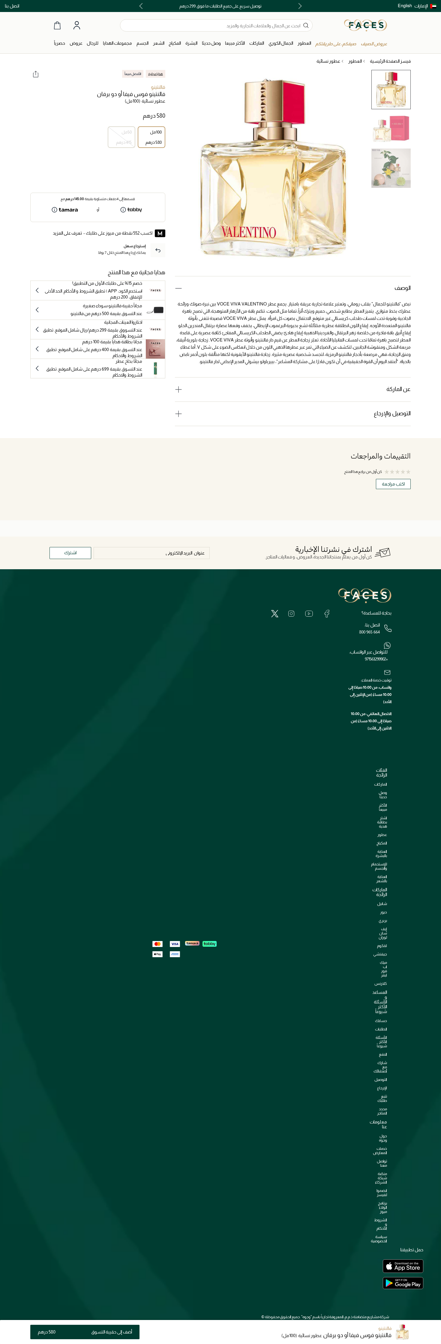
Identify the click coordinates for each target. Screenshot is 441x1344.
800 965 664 (369, 632)
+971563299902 (376, 659)
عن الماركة (398, 389)
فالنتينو (158, 87)
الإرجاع (382, 1088)
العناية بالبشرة (381, 853)
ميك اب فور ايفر (383, 968)
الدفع (383, 1054)
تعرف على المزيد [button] (67, 233)
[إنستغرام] (291, 613)
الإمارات (421, 5)
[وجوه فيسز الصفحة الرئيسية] (365, 25)
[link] (256, 43)
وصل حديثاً (383, 794)
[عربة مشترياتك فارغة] (57, 25)
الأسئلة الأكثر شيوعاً (381, 1041)
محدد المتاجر (382, 1111)
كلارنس (380, 983)
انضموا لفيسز (381, 1192)
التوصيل (380, 1079)
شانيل (382, 903)
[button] (425, 6)
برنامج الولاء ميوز (382, 1207)
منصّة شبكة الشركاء (381, 1177)
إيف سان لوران (383, 933)
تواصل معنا (382, 1163)
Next (142, 6)
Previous (299, 6)
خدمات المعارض (380, 1150)
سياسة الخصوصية (379, 1238)
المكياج (381, 843)
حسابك (381, 1020)
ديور (383, 912)
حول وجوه (383, 1138)
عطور (382, 834)
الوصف (402, 288)
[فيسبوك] (327, 613)
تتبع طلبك (382, 1098)
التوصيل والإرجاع (392, 413)
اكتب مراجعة (393, 483)
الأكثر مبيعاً (383, 807)
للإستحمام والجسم (379, 866)
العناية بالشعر (381, 878)
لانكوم (382, 945)
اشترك (70, 552)
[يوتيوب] (309, 613)
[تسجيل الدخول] (77, 26)
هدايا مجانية (155, 74)
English (405, 5)
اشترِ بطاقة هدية (382, 822)
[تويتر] (274, 613)
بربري (383, 920)
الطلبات (381, 1029)
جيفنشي (380, 954)
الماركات (380, 784)
